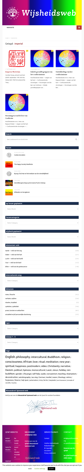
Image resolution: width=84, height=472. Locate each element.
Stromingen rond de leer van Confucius (16, 117)
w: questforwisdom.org (71, 443)
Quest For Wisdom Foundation (17, 452)
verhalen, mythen (10, 298)
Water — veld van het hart (13, 254)
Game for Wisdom (8, 448)
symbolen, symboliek (12, 306)
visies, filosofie (10, 294)
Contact (46, 438)
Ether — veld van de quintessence (16, 266)
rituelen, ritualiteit (11, 302)
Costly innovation (19, 155)
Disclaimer (47, 450)
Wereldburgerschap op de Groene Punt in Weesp (29, 183)
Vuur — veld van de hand (13, 262)
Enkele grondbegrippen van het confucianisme (41, 73)
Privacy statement (50, 453)
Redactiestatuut (49, 446)
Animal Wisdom (7, 440)
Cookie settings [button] (39, 468)
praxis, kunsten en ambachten (14, 310)
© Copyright (48, 448)
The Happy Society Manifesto (23, 164)
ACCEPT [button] (51, 468)
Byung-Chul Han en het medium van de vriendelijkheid (31, 173)
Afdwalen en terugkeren (22, 192)
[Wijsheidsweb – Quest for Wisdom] (42, 13)
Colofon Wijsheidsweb (51, 443)
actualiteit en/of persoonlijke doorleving (18, 314)
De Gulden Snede (16, 441)
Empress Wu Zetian (12, 72)
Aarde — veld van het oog (13, 250)
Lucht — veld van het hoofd (14, 258)
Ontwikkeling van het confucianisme (64, 73)
